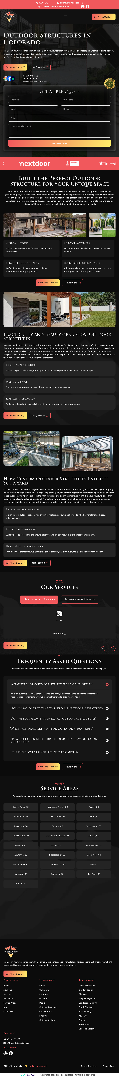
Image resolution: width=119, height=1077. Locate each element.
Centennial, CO (57, 817)
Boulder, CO (57, 845)
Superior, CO (21, 845)
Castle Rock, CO (21, 807)
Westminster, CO (21, 865)
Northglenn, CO (57, 855)
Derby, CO (93, 864)
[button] (65, 17)
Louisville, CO (57, 874)
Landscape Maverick (38, 1066)
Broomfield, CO (93, 845)
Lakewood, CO (21, 826)
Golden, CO (57, 826)
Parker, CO (94, 807)
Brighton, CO (21, 874)
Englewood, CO (93, 826)
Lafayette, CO (20, 855)
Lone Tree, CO (21, 884)
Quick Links (10, 981)
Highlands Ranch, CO (57, 807)
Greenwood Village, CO (57, 836)
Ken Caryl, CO (94, 874)
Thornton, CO (94, 855)
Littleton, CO (21, 817)
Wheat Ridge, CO (21, 836)
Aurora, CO (93, 817)
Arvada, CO (94, 836)
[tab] (39, 600)
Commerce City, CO (57, 864)
